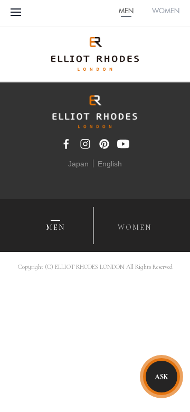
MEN (126, 11)
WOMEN (165, 11)
